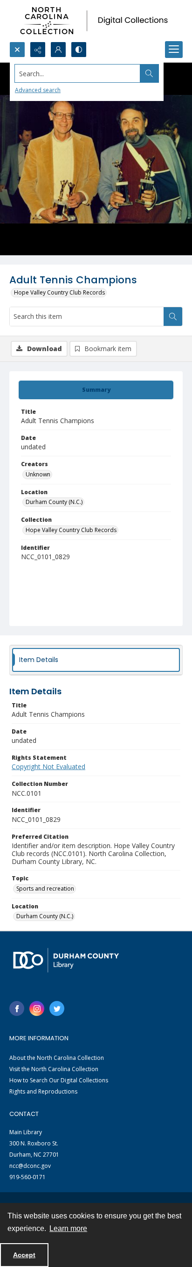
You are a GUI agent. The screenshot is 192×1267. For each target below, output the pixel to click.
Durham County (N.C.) (54, 502)
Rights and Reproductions (43, 1091)
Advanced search (38, 90)
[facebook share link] (16, 1008)
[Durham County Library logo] (66, 960)
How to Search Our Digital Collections (58, 1080)
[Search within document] (173, 316)
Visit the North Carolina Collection (53, 1069)
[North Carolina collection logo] (96, 21)
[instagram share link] (36, 1008)
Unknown (38, 474)
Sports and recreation (45, 889)
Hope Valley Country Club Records (59, 292)
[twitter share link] (56, 1008)
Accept (24, 1255)
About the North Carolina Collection (56, 1058)
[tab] (96, 390)
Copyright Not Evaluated (48, 766)
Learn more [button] (68, 1228)
